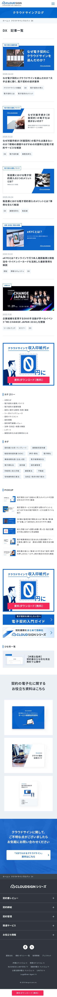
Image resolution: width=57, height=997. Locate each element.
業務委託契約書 (38, 448)
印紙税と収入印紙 (12, 471)
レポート (7, 430)
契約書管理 (35, 465)
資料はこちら (28, 855)
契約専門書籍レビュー (13, 423)
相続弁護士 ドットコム (39, 967)
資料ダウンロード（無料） (27, 993)
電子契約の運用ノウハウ (12, 108)
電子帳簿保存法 (37, 459)
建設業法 (29, 471)
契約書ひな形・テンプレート (16, 448)
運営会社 (9, 956)
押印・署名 (33, 454)
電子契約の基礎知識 (10, 45)
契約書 (22, 465)
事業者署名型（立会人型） (15, 459)
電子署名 (47, 454)
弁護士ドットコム (19, 963)
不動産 (41, 471)
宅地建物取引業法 (12, 477)
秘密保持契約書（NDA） (14, 454)
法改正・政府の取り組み (34, 477)
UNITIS (40, 970)
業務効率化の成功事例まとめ (16, 433)
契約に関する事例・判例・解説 (16, 410)
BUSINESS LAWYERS (17, 967)
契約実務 (8, 420)
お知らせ (7, 285)
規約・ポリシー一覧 (22, 956)
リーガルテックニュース (13, 413)
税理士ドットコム (36, 963)
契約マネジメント (11, 417)
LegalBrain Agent (27, 974)
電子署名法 (9, 465)
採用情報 (36, 956)
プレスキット (46, 956)
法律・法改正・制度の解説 (12, 225)
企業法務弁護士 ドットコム (22, 970)
